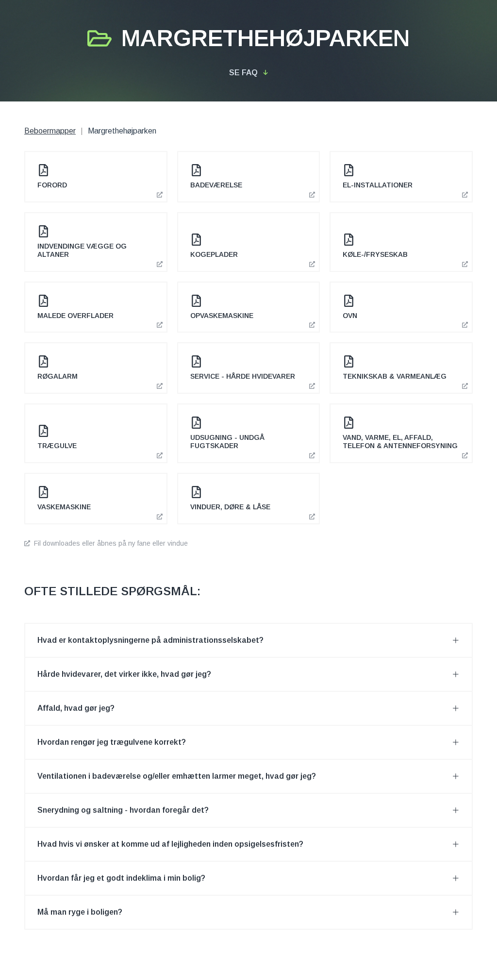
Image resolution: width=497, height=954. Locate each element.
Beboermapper (50, 131)
